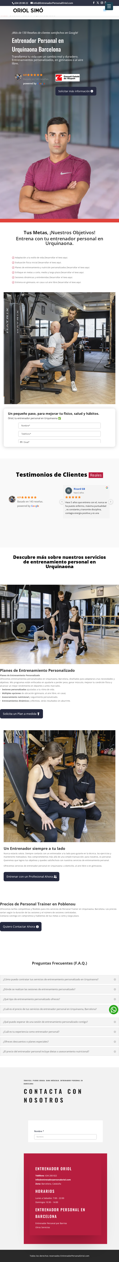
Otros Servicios (42, 1227)
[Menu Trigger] (109, 6)
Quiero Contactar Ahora (19, 927)
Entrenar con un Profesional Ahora (30, 877)
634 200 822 (51, 1175)
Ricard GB (79, 488)
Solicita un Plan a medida (19, 714)
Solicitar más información (74, 91)
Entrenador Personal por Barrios (51, 1223)
